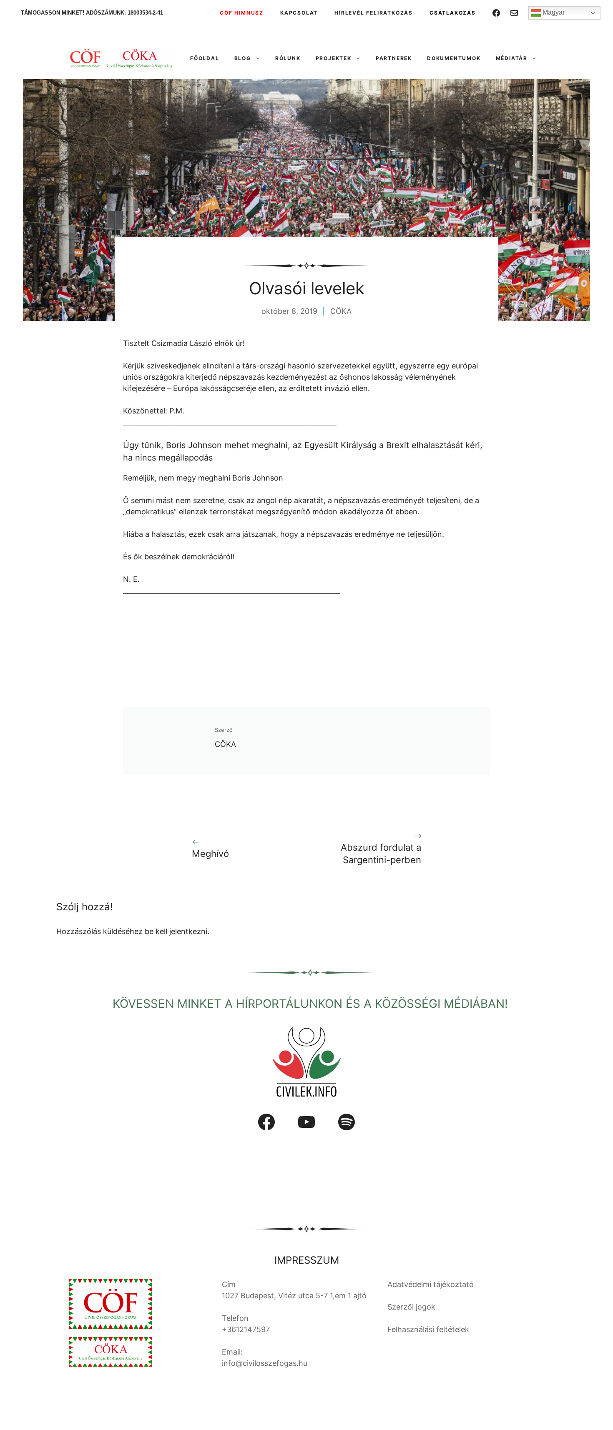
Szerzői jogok (411, 1306)
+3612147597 (246, 1329)
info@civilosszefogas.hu (264, 1363)
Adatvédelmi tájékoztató (430, 1284)
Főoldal (204, 58)
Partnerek (394, 58)
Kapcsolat (299, 13)
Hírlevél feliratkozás (373, 13)
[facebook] (496, 13)
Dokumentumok (454, 58)
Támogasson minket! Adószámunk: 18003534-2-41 (92, 13)
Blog (242, 58)
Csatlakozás (453, 13)
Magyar (553, 12)
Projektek (334, 58)
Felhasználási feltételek (428, 1329)
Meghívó (210, 853)
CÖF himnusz (242, 13)
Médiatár (512, 58)
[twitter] (514, 13)
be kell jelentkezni (176, 931)
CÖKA (341, 311)
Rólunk (288, 58)
